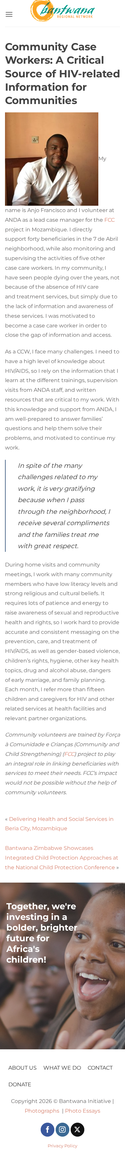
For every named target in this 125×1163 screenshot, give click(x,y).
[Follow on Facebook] (47, 1129)
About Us (22, 1068)
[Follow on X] (77, 1129)
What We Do (62, 1068)
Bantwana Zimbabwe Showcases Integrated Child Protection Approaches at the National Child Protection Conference (61, 858)
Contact (100, 1068)
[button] (9, 12)
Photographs (42, 1111)
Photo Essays (82, 1111)
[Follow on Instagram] (62, 1129)
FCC (109, 220)
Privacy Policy (62, 1145)
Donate (19, 1084)
